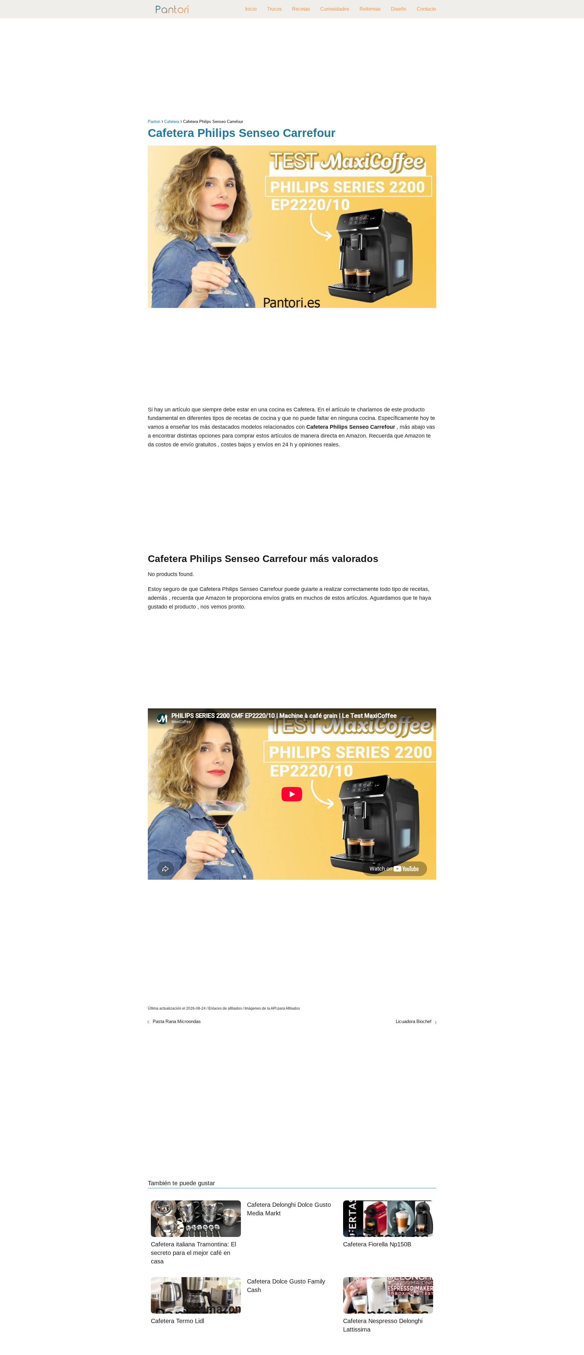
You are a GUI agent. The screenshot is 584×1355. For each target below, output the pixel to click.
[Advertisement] (292, 70)
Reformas (370, 9)
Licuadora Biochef (413, 1021)
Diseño (398, 9)
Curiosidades (334, 9)
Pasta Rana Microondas (177, 1021)
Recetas (301, 9)
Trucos (274, 9)
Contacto (426, 9)
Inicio (251, 9)
